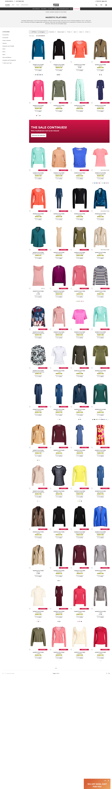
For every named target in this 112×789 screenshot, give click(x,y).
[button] (14, 35)
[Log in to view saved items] (101, 4)
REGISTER (99, 1)
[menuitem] (7, 5)
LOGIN (104, 1)
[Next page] (101, 673)
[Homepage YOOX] (56, 5)
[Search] (96, 4)
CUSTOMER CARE (20, 1)
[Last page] (108, 673)
